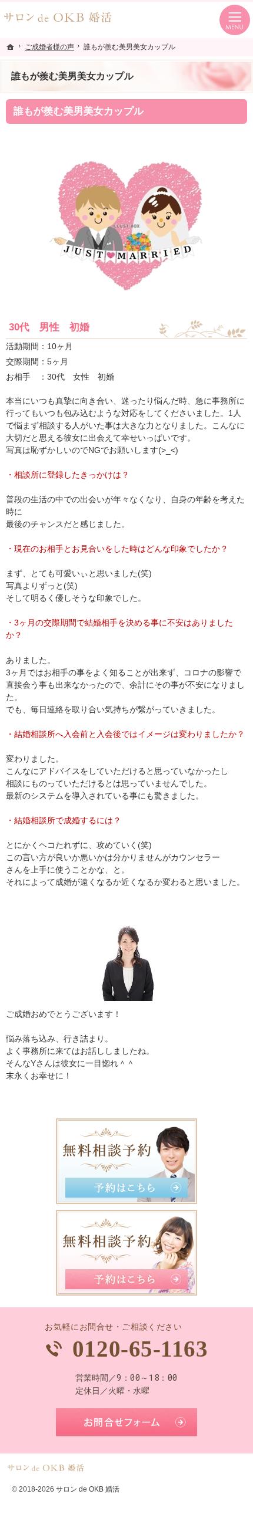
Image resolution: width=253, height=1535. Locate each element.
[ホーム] (10, 47)
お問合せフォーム (126, 1423)
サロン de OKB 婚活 (87, 1489)
